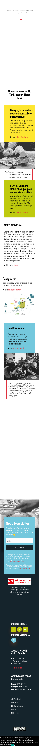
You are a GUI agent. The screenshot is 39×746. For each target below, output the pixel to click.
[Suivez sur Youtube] (25, 629)
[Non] (14, 745)
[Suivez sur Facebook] (13, 629)
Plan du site (15, 713)
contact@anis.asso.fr (25, 568)
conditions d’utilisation (17, 561)
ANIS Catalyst (16, 699)
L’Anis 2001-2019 (18, 684)
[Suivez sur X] (19, 629)
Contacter (14, 702)
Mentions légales (17, 706)
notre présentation (22, 137)
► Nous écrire (16, 667)
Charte (13, 709)
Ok (12, 745)
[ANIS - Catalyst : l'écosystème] (18, 316)
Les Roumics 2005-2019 (21, 689)
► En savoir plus (14, 432)
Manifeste (17, 265)
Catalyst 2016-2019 (19, 686)
